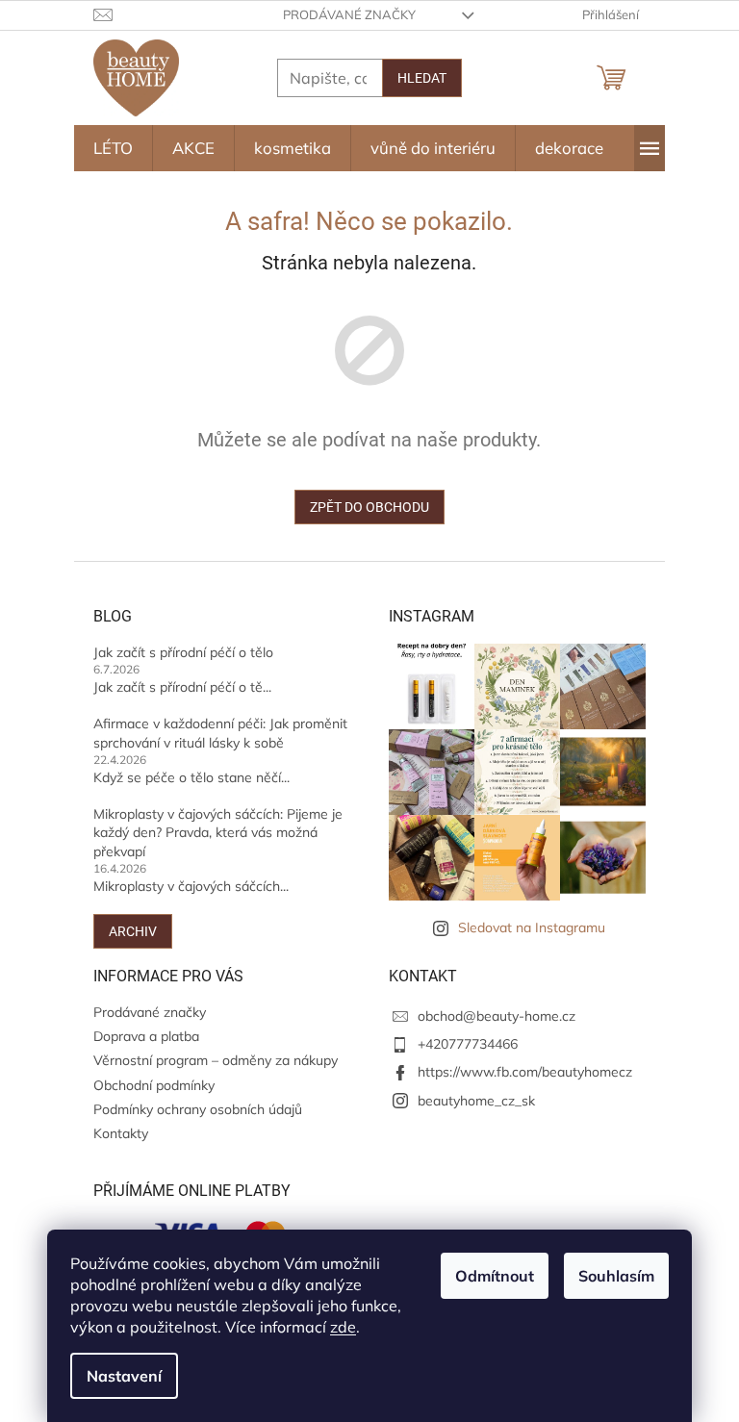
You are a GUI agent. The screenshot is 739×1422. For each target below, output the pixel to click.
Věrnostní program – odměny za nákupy (215, 1060)
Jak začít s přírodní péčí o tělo (183, 652)
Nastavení (124, 1375)
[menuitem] (113, 148)
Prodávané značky (349, 14)
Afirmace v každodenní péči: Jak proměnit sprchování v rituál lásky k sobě (220, 732)
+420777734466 (468, 1044)
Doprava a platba (146, 1036)
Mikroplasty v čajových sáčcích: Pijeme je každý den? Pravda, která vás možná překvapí (218, 832)
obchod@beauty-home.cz (496, 1016)
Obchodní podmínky (154, 1085)
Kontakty (120, 1133)
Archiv (133, 931)
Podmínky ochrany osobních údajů (197, 1109)
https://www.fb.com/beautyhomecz (525, 1071)
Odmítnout (494, 1275)
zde (343, 1326)
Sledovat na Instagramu (531, 927)
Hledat (421, 78)
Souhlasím (616, 1275)
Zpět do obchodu (369, 507)
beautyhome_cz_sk (476, 1100)
